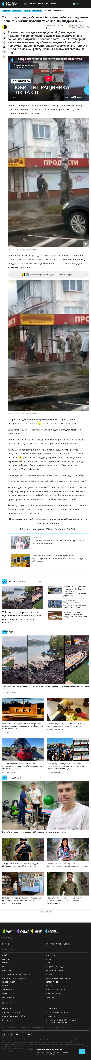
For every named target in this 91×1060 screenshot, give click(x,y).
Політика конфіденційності (15, 1016)
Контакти (6, 1008)
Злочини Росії (9, 990)
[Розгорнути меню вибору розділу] (25, 4)
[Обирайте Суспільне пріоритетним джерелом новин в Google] (4, 57)
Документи (51, 1016)
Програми (6, 1020)
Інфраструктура (53, 974)
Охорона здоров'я (54, 970)
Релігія (49, 986)
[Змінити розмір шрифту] (88, 27)
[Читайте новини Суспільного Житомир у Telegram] (29, 1034)
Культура (50, 959)
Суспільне (11, 27)
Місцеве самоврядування (58, 978)
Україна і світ (51, 4)
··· (65, 3)
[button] (4, 33)
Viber (49, 529)
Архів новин (52, 1008)
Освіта (49, 963)
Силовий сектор (10, 982)
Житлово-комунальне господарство (19, 974)
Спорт (5, 993)
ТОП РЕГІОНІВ (37, 11)
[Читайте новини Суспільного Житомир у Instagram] (10, 1034)
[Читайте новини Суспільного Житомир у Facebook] (4, 1034)
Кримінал (48, 11)
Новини (32, 4)
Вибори (5, 967)
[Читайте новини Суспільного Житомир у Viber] (23, 1034)
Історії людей (52, 982)
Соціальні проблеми (56, 990)
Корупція (50, 955)
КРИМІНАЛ (6, 11)
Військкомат (17, 11)
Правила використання (57, 1012)
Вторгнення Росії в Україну (58, 944)
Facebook (59, 529)
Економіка (7, 963)
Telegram (25, 529)
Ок (82, 1051)
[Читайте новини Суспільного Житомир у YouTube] (17, 1034)
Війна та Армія (59, 11)
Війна (40, 4)
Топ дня (50, 997)
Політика (6, 986)
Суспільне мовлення (12, 1012)
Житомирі (75, 39)
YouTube (72, 529)
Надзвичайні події (55, 967)
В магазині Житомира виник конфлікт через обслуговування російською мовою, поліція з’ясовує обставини (57, 558)
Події (4, 955)
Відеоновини (8, 997)
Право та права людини (13, 978)
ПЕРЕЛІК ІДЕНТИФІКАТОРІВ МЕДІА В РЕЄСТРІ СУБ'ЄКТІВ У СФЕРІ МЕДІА (64, 1021)
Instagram (38, 529)
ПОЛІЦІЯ (27, 11)
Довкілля (6, 970)
